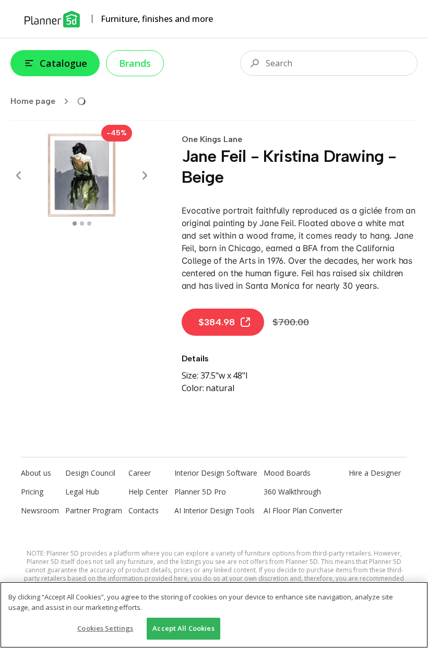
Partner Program (93, 510)
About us (36, 473)
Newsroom (40, 510)
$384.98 (216, 322)
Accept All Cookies (183, 628)
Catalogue (63, 63)
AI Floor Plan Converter (303, 510)
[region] (214, 615)
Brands (135, 63)
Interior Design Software (215, 473)
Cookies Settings (105, 628)
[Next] (144, 175)
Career (139, 473)
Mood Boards (287, 473)
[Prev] (18, 175)
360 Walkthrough (292, 492)
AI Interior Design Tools (214, 510)
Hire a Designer (375, 473)
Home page (32, 101)
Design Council (90, 473)
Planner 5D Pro (200, 492)
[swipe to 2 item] (89, 223)
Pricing (32, 492)
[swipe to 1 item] (82, 223)
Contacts (143, 510)
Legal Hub (82, 492)
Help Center (148, 492)
